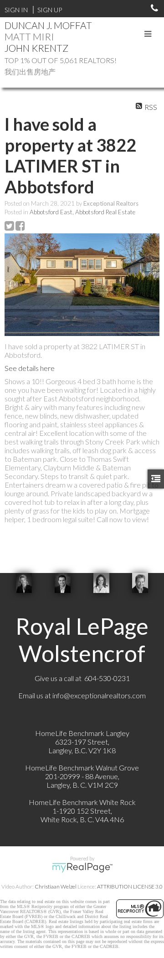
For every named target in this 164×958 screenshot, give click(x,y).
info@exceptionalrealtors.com (99, 695)
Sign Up (49, 10)
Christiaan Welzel (56, 886)
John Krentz (36, 48)
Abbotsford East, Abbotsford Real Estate (82, 212)
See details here (30, 368)
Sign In (16, 10)
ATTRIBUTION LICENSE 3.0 (130, 886)
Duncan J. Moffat (48, 25)
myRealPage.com (82, 867)
